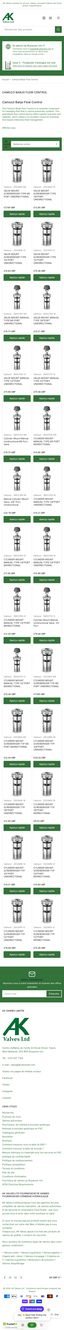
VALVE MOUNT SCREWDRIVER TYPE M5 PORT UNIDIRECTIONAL (17, 193)
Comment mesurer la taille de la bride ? (23, 1148)
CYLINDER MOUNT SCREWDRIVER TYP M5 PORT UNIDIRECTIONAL (46, 683)
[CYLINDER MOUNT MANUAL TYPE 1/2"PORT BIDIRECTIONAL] (17, 660)
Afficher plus (9, 127)
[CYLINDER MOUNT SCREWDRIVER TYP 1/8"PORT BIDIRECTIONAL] (46, 783)
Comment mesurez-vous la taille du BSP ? (24, 1144)
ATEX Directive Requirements (17, 1184)
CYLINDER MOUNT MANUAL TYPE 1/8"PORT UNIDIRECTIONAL (46, 502)
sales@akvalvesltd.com (40, 49)
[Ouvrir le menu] (58, 18)
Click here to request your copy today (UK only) (35, 66)
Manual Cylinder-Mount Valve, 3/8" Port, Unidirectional (16, 502)
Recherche (8, 1112)
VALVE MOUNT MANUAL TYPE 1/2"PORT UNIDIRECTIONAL (46, 381)
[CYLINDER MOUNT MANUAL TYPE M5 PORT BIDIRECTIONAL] (46, 418)
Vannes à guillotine (31, 1252)
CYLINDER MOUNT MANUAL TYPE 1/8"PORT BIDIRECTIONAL (17, 562)
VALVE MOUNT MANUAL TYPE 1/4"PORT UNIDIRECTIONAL (16, 381)
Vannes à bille (11, 1252)
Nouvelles (7, 1136)
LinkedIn (6, 1097)
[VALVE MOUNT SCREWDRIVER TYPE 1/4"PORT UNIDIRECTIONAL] (17, 233)
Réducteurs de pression (41, 1259)
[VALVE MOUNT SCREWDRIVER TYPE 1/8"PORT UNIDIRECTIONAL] (46, 170)
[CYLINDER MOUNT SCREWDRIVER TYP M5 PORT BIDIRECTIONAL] (17, 720)
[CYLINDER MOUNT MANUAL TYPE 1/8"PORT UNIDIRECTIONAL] (46, 478)
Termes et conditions (13, 1168)
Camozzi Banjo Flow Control (25, 79)
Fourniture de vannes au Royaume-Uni (22, 1180)
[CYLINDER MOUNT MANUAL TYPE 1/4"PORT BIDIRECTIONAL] (17, 599)
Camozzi (7, 187)
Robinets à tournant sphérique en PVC (22, 1128)
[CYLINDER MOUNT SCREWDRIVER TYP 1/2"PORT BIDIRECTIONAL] (46, 910)
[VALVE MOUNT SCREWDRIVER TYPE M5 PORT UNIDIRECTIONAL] (17, 170)
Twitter (6, 1084)
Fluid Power (40, 1209)
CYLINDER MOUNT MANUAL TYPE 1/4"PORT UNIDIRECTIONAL (46, 562)
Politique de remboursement (17, 1160)
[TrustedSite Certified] (11, 1325)
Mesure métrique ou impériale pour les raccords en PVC (31, 1152)
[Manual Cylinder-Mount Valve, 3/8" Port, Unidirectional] (17, 478)
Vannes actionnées (12, 1120)
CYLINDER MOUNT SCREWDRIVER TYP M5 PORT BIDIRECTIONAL (16, 743)
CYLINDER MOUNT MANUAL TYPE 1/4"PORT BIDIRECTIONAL (17, 622)
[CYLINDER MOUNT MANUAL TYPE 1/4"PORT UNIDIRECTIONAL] (46, 539)
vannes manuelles (26, 1206)
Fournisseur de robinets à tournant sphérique (26, 1124)
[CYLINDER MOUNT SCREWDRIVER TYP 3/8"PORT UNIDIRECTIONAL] (46, 720)
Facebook (7, 1078)
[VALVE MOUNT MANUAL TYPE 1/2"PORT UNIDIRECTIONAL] (46, 357)
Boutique (7, 1140)
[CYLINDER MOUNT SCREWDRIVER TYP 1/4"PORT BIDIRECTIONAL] (46, 847)
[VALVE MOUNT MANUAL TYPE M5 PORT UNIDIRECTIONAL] (17, 297)
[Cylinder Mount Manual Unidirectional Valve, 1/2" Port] (46, 599)
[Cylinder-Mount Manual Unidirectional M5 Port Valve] (17, 418)
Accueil (5, 79)
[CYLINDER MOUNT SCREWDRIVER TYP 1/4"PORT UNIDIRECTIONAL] (17, 847)
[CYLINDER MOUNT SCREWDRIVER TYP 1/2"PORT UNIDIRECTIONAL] (17, 910)
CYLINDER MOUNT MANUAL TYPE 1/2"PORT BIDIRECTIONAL (17, 683)
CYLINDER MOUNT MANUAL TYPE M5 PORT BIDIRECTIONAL (46, 441)
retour (19, 1256)
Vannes (47, 1252)
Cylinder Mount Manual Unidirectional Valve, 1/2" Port (46, 622)
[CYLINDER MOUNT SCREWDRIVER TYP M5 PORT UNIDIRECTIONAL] (46, 660)
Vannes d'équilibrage (13, 1263)
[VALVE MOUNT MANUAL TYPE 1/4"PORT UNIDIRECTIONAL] (17, 357)
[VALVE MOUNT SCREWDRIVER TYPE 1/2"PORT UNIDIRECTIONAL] (46, 233)
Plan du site (8, 1172)
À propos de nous (11, 1116)
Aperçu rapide (17, 213)
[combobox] (32, 29)
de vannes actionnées (49, 1206)
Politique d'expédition (13, 1164)
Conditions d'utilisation (14, 1176)
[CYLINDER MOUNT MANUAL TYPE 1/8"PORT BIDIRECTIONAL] (17, 539)
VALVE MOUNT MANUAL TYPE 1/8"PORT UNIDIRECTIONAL (46, 320)
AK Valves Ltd (17, 1288)
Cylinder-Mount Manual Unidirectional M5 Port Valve (16, 441)
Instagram (7, 1091)
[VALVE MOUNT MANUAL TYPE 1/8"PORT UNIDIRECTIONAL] (46, 297)
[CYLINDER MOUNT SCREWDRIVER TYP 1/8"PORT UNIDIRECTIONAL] (17, 783)
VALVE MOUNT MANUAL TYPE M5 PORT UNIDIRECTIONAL (16, 320)
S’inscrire (54, 993)
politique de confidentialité (16, 1156)
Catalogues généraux (13, 1132)
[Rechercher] (58, 29)
